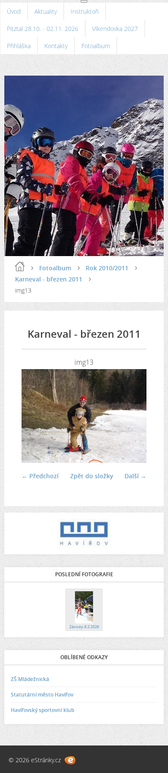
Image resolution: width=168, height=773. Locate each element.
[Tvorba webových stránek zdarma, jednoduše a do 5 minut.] (70, 760)
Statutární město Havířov (42, 694)
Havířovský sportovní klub (42, 710)
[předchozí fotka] (35, 416)
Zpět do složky (91, 476)
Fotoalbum (95, 46)
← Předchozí (40, 476)
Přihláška (19, 46)
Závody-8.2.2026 (84, 626)
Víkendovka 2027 (115, 28)
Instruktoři (85, 11)
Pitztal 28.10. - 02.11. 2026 (42, 28)
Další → (135, 476)
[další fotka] (132, 416)
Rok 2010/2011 (107, 268)
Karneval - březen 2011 (48, 279)
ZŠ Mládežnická (30, 679)
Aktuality (45, 11)
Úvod (14, 11)
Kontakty (56, 46)
